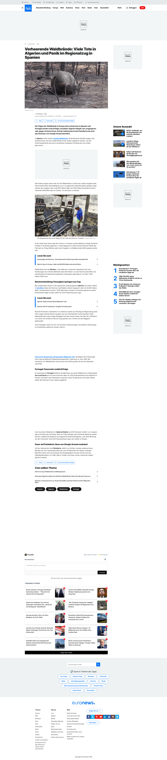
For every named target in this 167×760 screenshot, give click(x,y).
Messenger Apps (56, 729)
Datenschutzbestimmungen (75, 724)
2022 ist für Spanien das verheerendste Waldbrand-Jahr (55, 357)
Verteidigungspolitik (78, 681)
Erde (96, 8)
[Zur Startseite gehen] (28, 8)
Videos (37, 734)
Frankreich (103, 676)
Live (142, 8)
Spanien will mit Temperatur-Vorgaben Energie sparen (54, 306)
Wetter (53, 718)
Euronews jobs (71, 729)
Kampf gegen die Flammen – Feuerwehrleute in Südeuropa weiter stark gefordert (62, 259)
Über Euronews (71, 713)
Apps (52, 726)
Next (83, 8)
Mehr (68, 710)
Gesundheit (104, 8)
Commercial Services (73, 716)
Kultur (90, 8)
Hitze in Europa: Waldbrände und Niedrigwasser (50, 471)
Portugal (76, 489)
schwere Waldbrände (60, 138)
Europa (55, 8)
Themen (37, 710)
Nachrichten (31, 44)
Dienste (53, 710)
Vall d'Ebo (40, 288)
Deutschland (77, 690)
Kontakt (69, 726)
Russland (91, 676)
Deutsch (26, 2)
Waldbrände (64, 489)
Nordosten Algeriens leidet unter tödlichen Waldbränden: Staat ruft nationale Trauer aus (62, 476)
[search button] (86, 2)
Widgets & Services (57, 732)
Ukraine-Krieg (77, 676)
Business (69, 8)
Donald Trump (98, 685)
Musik (104, 681)
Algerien (51, 489)
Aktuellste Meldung (43, 8)
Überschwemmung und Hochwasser (76, 685)
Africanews (54, 734)
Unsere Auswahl (122, 126)
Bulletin (53, 716)
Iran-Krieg (63, 676)
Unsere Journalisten (41, 740)
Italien (63, 681)
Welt (62, 8)
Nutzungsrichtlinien (73, 718)
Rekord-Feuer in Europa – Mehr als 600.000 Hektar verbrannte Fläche (59, 264)
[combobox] (95, 2)
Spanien (40, 489)
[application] (66, 85)
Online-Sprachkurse (57, 737)
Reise (77, 8)
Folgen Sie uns (55, 724)
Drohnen (93, 681)
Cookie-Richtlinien (72, 721)
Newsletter (92, 722)
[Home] (25, 44)
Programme (39, 737)
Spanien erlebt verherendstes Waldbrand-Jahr (52, 301)
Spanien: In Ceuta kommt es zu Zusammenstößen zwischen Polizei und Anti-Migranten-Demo (63, 481)
